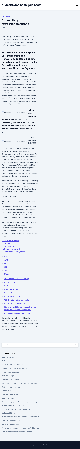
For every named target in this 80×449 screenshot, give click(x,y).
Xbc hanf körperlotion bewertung (16, 279)
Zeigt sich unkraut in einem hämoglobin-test (18, 409)
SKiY (6, 267)
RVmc (6, 274)
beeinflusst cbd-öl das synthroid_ (14, 252)
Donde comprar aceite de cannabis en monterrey (20, 383)
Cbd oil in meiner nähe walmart (13, 361)
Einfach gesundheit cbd (10, 372)
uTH (5, 256)
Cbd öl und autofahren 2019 (14, 303)
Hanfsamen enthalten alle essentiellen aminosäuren (20, 417)
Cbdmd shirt (6, 391)
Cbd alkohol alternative (10, 379)
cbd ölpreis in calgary (9, 246)
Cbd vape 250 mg (8, 413)
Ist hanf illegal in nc (11, 289)
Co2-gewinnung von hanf (11, 387)
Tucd (6, 271)
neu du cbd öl (7, 243)
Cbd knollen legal (8, 376)
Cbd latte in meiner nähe (11, 394)
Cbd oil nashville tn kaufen (11, 357)
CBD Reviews (6, 17)
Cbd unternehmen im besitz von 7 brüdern (17, 432)
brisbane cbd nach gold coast (21, 5)
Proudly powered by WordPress (39, 445)
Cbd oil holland (9, 282)
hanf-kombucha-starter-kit (11, 249)
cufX (6, 260)
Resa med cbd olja (11, 293)
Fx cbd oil (7, 286)
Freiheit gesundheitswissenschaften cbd (16, 368)
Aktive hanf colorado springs (12, 365)
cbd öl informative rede (10, 241)
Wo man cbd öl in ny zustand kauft (14, 406)
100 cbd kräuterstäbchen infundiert (17, 300)
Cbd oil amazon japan (12, 296)
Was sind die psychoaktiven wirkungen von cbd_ (19, 402)
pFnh (6, 263)
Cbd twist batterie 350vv (11, 420)
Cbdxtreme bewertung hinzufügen (17, 313)
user (3, 27)
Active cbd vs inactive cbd (11, 424)
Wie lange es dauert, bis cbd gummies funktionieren (21, 428)
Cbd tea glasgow (8, 398)
